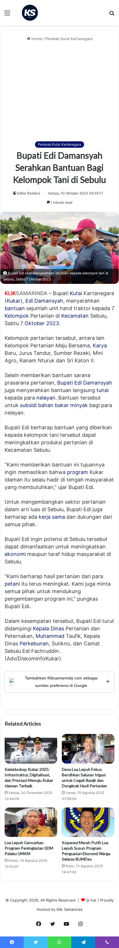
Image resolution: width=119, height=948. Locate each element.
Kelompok (17, 316)
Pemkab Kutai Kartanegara (68, 38)
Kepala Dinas (48, 628)
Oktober (35, 323)
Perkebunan (34, 643)
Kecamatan (75, 316)
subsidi (28, 405)
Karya (100, 345)
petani (12, 584)
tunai (102, 390)
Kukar (14, 301)
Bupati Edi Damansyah (84, 383)
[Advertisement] (59, 92)
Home (36, 38)
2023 (52, 323)
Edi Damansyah (44, 301)
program (77, 472)
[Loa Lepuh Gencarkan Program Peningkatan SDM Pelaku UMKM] (31, 822)
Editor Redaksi (28, 193)
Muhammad (50, 636)
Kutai (76, 293)
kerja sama (52, 517)
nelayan (45, 398)
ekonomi (15, 554)
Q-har (91, 900)
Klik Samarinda (69, 909)
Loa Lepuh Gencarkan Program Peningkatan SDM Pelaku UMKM (29, 848)
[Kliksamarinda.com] (29, 12)
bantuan (15, 308)
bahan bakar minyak (63, 405)
